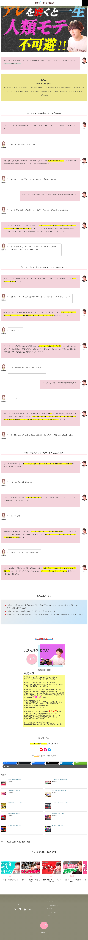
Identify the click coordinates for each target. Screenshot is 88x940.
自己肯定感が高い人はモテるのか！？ (58, 813)
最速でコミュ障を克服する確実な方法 (14, 779)
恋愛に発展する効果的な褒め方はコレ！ (15, 825)
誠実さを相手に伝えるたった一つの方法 (15, 802)
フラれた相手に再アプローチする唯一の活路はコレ (61, 802)
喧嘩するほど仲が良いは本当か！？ (14, 813)
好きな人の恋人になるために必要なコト (59, 790)
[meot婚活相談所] (44, 2)
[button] (85, 3)
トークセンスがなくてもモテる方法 (14, 790)
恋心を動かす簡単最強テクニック (58, 825)
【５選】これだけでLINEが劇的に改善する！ (60, 779)
